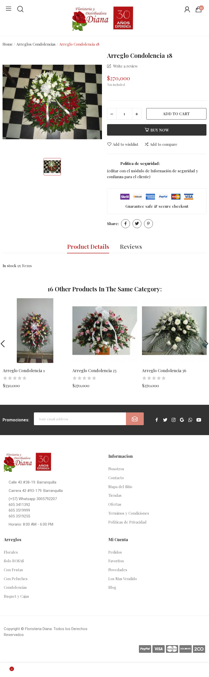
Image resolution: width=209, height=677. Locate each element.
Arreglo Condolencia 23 (94, 370)
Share (125, 223)
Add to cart (176, 113)
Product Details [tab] (88, 246)
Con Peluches (16, 578)
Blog (112, 587)
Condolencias (15, 587)
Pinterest (148, 223)
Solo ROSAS (14, 560)
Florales (11, 552)
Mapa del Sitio (120, 486)
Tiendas (115, 495)
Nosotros (116, 468)
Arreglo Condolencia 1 (24, 370)
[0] (7, 670)
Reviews (131, 246)
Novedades (117, 569)
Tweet (137, 223)
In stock (9, 265)
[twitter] (165, 420)
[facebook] (156, 420)
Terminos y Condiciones (128, 513)
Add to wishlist (125, 144)
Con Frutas (13, 569)
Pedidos (115, 552)
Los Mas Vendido (122, 578)
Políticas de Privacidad (127, 522)
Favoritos (116, 560)
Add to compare (163, 144)
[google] (182, 420)
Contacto (116, 477)
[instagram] (173, 420)
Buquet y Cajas (16, 596)
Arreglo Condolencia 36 (164, 370)
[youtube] (199, 420)
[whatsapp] (190, 420)
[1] (135, 418)
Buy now (159, 130)
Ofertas (114, 504)
